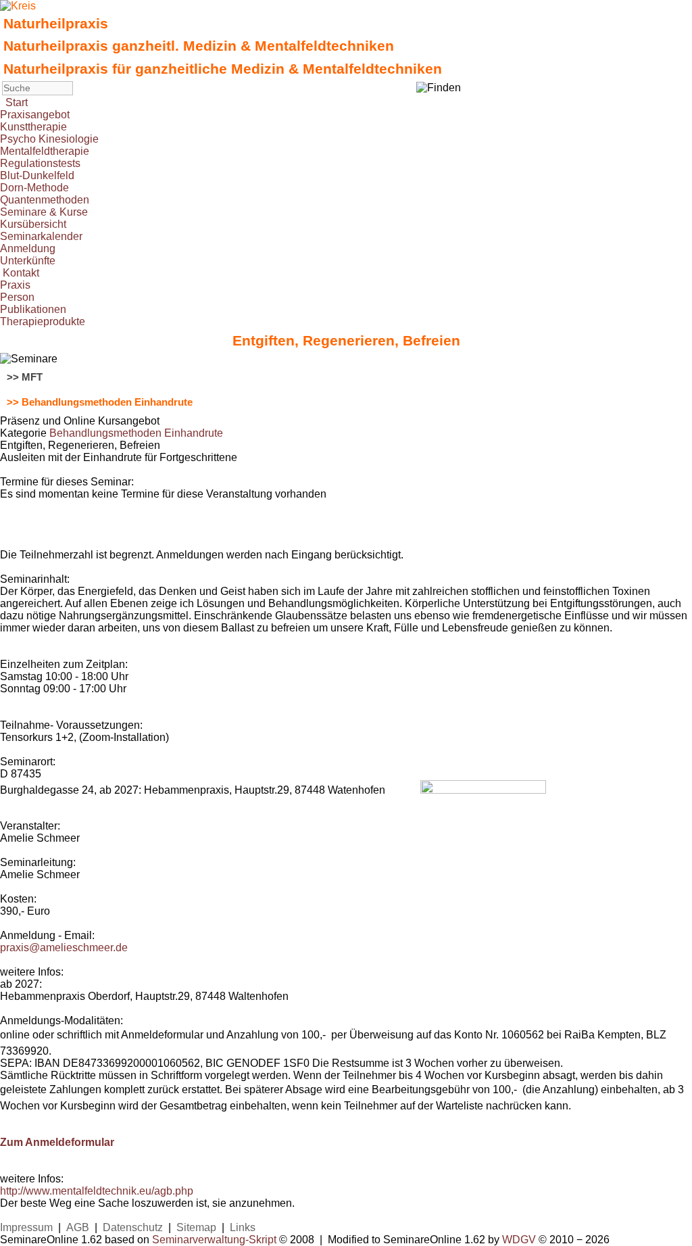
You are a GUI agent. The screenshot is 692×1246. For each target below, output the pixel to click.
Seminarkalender (41, 236)
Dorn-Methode (34, 187)
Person (17, 297)
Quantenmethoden (44, 200)
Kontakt (21, 273)
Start (16, 102)
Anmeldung (27, 248)
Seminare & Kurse (44, 212)
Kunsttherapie (33, 127)
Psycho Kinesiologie (49, 139)
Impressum (26, 1227)
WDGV (519, 1239)
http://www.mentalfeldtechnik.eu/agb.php (96, 1191)
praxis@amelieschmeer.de (64, 947)
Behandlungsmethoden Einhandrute (136, 433)
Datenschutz (133, 1227)
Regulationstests (40, 163)
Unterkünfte (27, 260)
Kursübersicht (33, 224)
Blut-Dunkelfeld (37, 175)
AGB (77, 1227)
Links (242, 1227)
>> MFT (25, 377)
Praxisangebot (35, 114)
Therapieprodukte (42, 321)
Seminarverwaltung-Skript (214, 1239)
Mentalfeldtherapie (44, 151)
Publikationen (33, 309)
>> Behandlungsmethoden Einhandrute (100, 402)
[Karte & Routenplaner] (483, 790)
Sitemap (196, 1227)
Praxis (15, 285)
